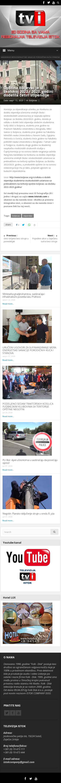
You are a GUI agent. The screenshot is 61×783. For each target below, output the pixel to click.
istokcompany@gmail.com (18, 762)
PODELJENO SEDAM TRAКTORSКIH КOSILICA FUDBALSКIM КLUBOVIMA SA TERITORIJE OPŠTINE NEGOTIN (28, 406)
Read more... (8, 303)
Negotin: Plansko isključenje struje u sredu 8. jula (28, 513)
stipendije (27, 215)
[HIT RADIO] (27, 568)
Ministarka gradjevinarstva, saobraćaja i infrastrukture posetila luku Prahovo (24, 295)
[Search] (54, 532)
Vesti (14, 83)
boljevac (16, 215)
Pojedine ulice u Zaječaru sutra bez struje (44, 238)
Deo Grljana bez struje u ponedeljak (16, 238)
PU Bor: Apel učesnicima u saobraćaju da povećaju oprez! (30, 461)
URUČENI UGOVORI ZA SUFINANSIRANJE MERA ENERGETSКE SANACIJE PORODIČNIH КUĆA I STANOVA (29, 350)
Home (7, 83)
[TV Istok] (30, 18)
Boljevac (23, 83)
